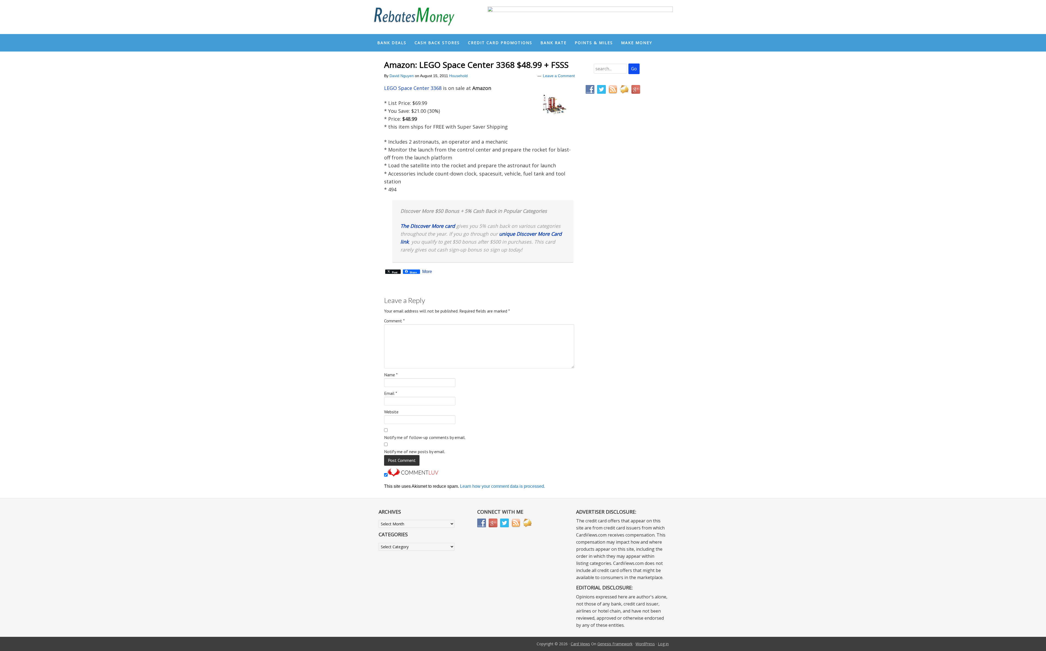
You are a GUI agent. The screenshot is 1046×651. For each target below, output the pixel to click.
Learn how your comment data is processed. (502, 486)
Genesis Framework (615, 643)
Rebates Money (414, 17)
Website (391, 411)
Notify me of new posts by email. (414, 451)
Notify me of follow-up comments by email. (425, 437)
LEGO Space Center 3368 (413, 88)
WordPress (645, 643)
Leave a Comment (559, 76)
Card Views (580, 643)
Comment (394, 320)
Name (391, 374)
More (427, 272)
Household (458, 76)
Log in (663, 643)
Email (390, 393)
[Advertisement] (611, 212)
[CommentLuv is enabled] (413, 475)
